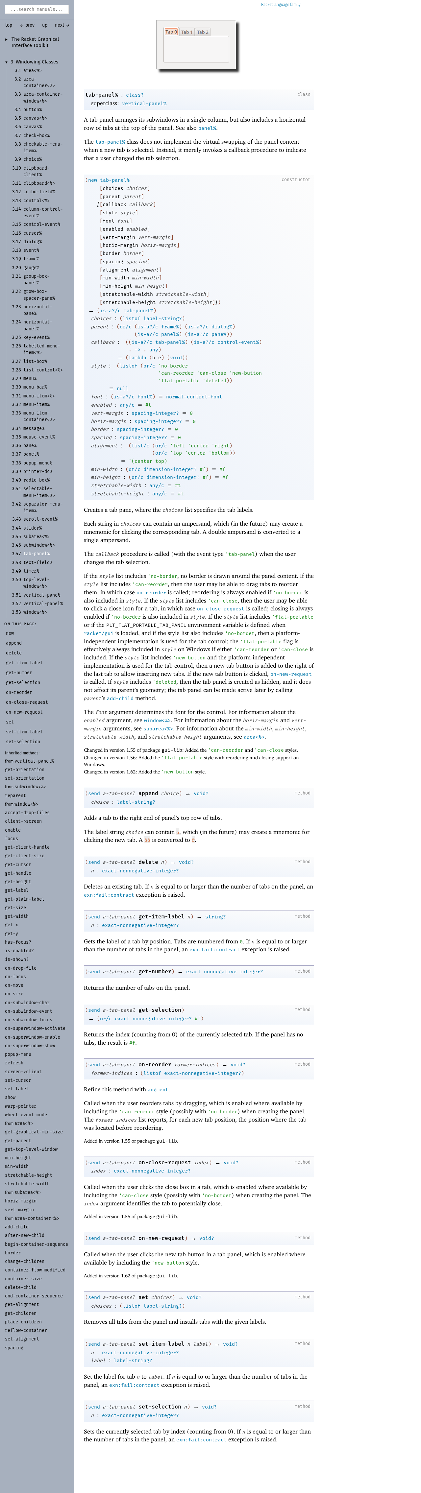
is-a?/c (110, 311)
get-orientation (24, 769)
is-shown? (17, 959)
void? (201, 793)
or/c (126, 327)
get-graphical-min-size (34, 1132)
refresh (14, 1063)
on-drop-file (21, 968)
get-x (11, 925)
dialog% (221, 327)
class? (135, 95)
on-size (14, 994)
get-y (11, 933)
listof (131, 318)
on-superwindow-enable (32, 1037)
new (92, 180)
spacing (14, 1348)
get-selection (159, 1010)
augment (158, 1090)
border (13, 1253)
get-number (154, 971)
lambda (137, 358)
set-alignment (22, 1339)
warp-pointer (21, 1106)
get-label (17, 890)
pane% (218, 334)
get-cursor (18, 864)
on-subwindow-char (27, 1003)
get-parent (18, 1141)
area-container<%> (36, 1218)
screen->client (23, 1072)
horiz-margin (21, 1201)
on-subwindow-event (28, 1011)
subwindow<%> (30, 787)
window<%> (26, 804)
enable (13, 830)
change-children (24, 1261)
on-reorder (151, 593)
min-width (17, 1166)
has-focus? (18, 942)
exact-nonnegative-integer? (140, 871)
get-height (18, 882)
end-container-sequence (34, 1296)
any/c (127, 405)
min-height (18, 1158)
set (143, 1297)
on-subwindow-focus (28, 1020)
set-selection (159, 1407)
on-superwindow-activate (35, 1028)
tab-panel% (101, 95)
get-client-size (24, 856)
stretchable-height (28, 1175)
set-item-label (161, 1344)
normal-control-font (194, 397)
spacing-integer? (155, 413)
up (44, 25)
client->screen (23, 821)
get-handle (18, 873)
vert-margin (19, 1210)
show (10, 1097)
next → (62, 25)
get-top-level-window (31, 1149)
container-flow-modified (35, 1270)
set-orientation (24, 778)
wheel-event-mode (26, 1115)
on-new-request (291, 674)
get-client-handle (27, 847)
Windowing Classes (37, 62)
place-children (23, 1322)
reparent (15, 795)
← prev (27, 25)
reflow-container (26, 1330)
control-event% (238, 342)
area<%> (23, 1123)
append (148, 793)
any (153, 350)
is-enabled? (19, 951)
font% (144, 397)
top (8, 25)
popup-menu (18, 1054)
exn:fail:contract (109, 895)
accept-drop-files (27, 813)
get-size (15, 908)
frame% (170, 327)
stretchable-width (27, 1184)
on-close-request (220, 609)
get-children (21, 1313)
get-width (17, 916)
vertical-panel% (34, 761)
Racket (267, 5)
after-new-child (24, 1235)
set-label (17, 1089)
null (123, 388)
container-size (23, 1279)
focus (11, 838)
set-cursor (18, 1080)
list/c (140, 446)
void (176, 358)
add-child (17, 1227)
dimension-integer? (170, 469)
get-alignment (22, 1304)
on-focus (15, 977)
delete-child (21, 1287)
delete (148, 862)
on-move (14, 985)
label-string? (162, 318)
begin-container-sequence (36, 1244)
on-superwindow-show (30, 1046)
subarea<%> (27, 1192)
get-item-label (161, 916)
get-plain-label (24, 899)
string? (215, 917)
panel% (207, 128)
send (94, 793)
